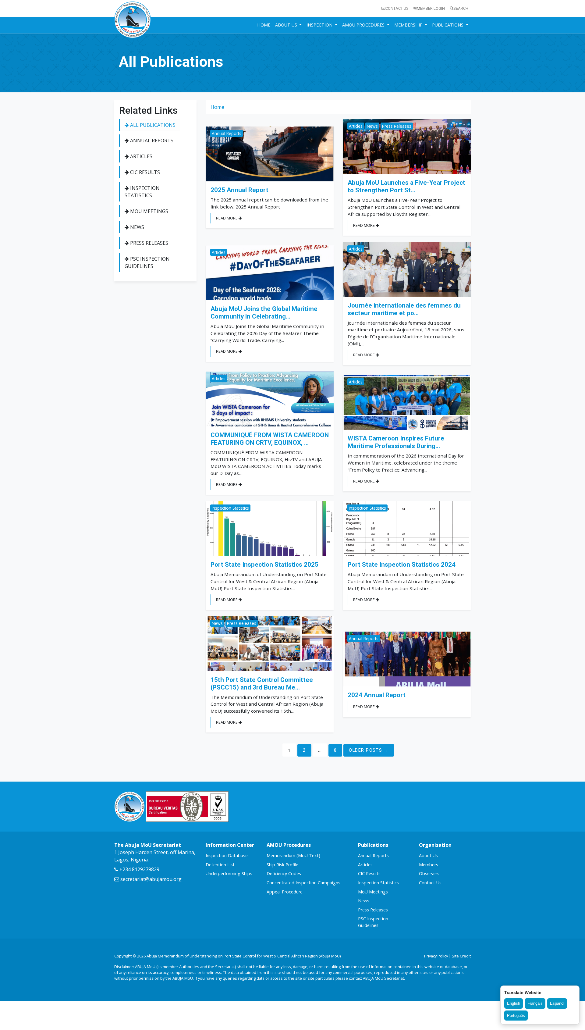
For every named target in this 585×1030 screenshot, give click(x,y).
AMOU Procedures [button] (364, 25)
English (513, 1003)
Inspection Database (227, 855)
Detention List (220, 865)
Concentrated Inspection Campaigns (303, 883)
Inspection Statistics (142, 192)
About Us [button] (286, 25)
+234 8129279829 (138, 869)
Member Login (431, 8)
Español (557, 1003)
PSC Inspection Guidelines (147, 262)
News (136, 227)
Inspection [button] (320, 25)
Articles (140, 156)
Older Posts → (368, 750)
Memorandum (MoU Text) (293, 855)
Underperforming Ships (229, 873)
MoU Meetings (148, 211)
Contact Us (397, 8)
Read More (227, 218)
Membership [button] (409, 25)
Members (428, 865)
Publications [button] (448, 25)
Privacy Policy (436, 956)
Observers (429, 873)
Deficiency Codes (284, 873)
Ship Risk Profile (282, 865)
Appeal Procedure (285, 892)
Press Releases (148, 243)
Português (516, 1015)
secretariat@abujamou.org (150, 879)
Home (263, 25)
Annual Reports (151, 140)
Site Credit (461, 956)
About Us (428, 855)
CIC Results (144, 172)
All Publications (152, 125)
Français (535, 1003)
